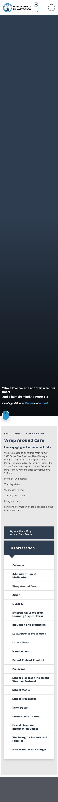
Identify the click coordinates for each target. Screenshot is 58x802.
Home (6, 434)
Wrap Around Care (35, 434)
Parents (18, 434)
